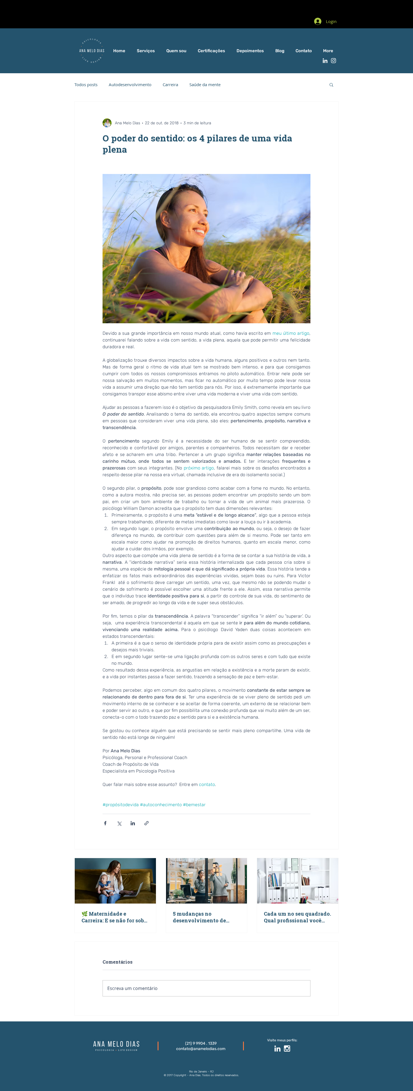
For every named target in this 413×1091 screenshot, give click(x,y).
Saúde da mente (205, 84)
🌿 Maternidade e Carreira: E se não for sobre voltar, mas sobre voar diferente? (115, 917)
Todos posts (85, 84)
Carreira (170, 84)
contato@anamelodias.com (200, 1048)
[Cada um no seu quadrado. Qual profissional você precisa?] (297, 881)
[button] (331, 84)
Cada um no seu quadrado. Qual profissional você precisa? (297, 917)
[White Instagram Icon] (333, 60)
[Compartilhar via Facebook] (105, 823)
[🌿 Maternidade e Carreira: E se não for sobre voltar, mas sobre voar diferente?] (115, 881)
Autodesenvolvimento (130, 84)
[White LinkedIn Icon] (325, 60)
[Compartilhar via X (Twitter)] (119, 823)
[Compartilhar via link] (146, 823)
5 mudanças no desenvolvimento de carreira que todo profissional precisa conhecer (199, 917)
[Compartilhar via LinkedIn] (132, 823)
